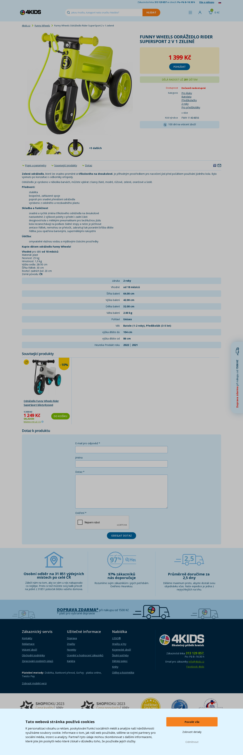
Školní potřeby (120, 655)
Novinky (71, 649)
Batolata (186, 96)
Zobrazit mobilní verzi (34, 683)
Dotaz (88, 165)
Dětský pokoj (119, 661)
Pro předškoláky (190, 107)
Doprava (72, 638)
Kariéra (71, 661)
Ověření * (80, 513)
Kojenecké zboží (121, 649)
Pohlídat (179, 66)
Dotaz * (79, 472)
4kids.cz (26, 25)
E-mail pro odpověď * (87, 443)
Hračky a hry (119, 644)
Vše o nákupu (206, 2)
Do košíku (60, 416)
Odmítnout (192, 742)
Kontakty (27, 638)
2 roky (185, 103)
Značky (71, 644)
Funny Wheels (42, 25)
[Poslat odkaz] (219, 165)
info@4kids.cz (196, 661)
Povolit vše (192, 722)
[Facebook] (214, 165)
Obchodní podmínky (33, 655)
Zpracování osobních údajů (37, 661)
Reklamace (28, 644)
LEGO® (116, 638)
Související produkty (65, 165)
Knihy (115, 666)
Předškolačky (189, 100)
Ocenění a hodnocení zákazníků (85, 655)
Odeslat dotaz (121, 535)
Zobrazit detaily (192, 732)
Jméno (79, 457)
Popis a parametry (35, 165)
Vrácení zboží (29, 649)
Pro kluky (186, 93)
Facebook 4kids (195, 666)
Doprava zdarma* (77, 609)
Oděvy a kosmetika (123, 672)
